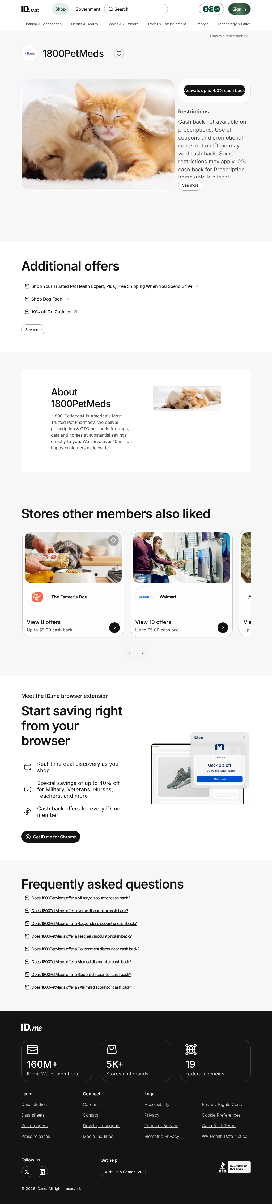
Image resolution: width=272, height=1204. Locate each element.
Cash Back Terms (219, 1125)
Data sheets (33, 1115)
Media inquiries (98, 1136)
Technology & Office (234, 24)
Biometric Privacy (161, 1136)
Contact (90, 1115)
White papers (34, 1125)
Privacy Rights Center (223, 1104)
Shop (60, 9)
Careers (91, 1104)
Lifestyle (202, 24)
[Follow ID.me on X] (26, 1171)
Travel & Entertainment (166, 24)
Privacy (151, 1115)
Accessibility (156, 1104)
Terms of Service (161, 1125)
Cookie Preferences (221, 1115)
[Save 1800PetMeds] (119, 53)
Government (87, 9)
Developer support (101, 1125)
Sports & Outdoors (122, 24)
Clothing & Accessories (42, 24)
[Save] (113, 540)
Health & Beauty (84, 24)
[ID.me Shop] (33, 9)
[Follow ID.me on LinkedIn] (42, 1171)
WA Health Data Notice (224, 1136)
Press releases (35, 1136)
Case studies (34, 1104)
